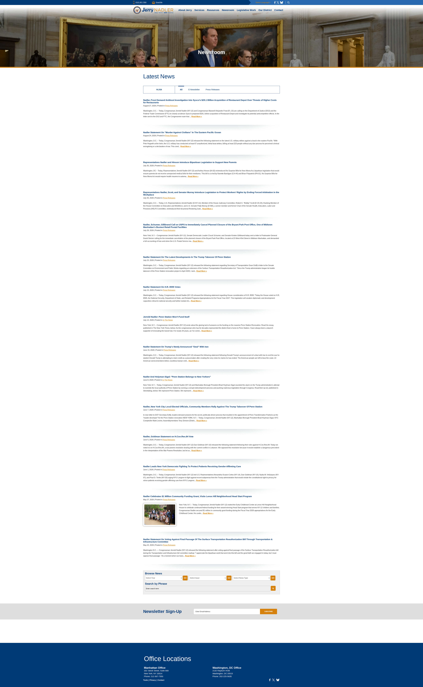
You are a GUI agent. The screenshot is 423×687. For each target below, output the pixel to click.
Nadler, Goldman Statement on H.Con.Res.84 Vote (168, 436)
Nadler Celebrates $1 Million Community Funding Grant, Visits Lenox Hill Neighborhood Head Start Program (197, 496)
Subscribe (268, 611)
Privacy (153, 680)
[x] (278, 2)
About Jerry (185, 10)
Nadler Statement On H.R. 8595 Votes (162, 287)
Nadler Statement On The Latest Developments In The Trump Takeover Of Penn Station (187, 257)
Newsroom (228, 10)
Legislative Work (246, 10)
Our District (265, 10)
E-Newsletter (194, 89)
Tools (145, 680)
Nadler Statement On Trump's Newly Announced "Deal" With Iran (176, 347)
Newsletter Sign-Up (162, 611)
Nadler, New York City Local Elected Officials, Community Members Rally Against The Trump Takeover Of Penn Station (202, 406)
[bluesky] (281, 2)
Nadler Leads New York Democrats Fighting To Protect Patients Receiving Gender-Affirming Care (192, 466)
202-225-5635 (225, 676)
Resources (213, 10)
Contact (278, 10)
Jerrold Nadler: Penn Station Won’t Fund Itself (166, 317)
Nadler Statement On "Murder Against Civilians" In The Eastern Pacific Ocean (182, 132)
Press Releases (213, 89)
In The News (168, 320)
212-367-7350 (157, 676)
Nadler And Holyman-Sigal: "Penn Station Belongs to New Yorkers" (177, 377)
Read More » (196, 116)
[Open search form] (288, 2)
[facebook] (275, 2)
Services (199, 10)
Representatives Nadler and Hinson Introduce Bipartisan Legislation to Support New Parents (190, 162)
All (181, 89)
